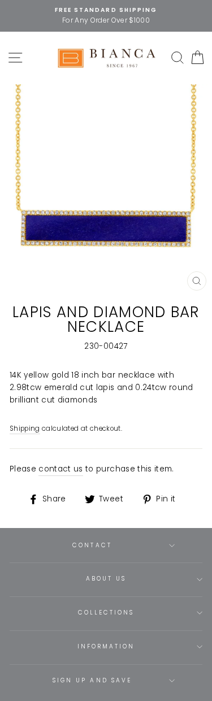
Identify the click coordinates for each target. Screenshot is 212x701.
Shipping (25, 428)
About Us (106, 578)
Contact (91, 545)
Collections (106, 612)
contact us (60, 469)
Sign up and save (92, 680)
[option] (106, 16)
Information (106, 646)
